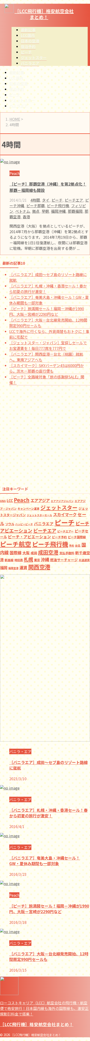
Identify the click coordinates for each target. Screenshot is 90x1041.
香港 (26, 216)
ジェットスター (22, 100)
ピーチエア (74, 200)
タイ (45, 200)
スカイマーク (65, 514)
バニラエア (18, 106)
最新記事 (16, 72)
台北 (78, 545)
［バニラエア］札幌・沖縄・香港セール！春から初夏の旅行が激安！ (48, 813)
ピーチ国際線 (77, 537)
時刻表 (19, 560)
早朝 (45, 211)
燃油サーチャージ (64, 559)
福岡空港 (13, 568)
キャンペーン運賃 (28, 508)
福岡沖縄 (58, 211)
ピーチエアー (65, 531)
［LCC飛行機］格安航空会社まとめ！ (44, 14)
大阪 (26, 552)
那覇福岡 (75, 211)
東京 (37, 560)
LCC (10, 500)
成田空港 (48, 552)
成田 (34, 553)
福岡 (3, 567)
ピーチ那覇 (35, 205)
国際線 (15, 552)
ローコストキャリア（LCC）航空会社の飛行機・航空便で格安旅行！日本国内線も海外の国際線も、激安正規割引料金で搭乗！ (44, 1008)
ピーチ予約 (59, 537)
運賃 (23, 567)
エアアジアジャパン (62, 501)
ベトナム (22, 211)
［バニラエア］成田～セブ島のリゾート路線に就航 (48, 765)
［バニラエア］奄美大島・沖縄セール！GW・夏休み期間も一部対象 (44, 860)
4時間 (35, 200)
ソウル (9, 524)
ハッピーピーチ (24, 524)
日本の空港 (18, 83)
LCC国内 (16, 78)
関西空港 (39, 567)
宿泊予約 (16, 89)
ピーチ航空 (15, 543)
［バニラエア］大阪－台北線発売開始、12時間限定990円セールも (48, 956)
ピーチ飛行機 (58, 205)
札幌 (28, 559)
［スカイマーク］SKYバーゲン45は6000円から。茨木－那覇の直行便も (46, 368)
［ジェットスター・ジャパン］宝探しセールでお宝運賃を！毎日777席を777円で (48, 345)
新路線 (9, 560)
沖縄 (45, 559)
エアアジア (40, 500)
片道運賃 (84, 560)
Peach (22, 500)
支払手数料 (66, 553)
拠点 (35, 211)
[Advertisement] (45, 434)
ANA (3, 501)
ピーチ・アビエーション (29, 536)
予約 (71, 545)
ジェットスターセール (39, 515)
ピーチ (14, 94)
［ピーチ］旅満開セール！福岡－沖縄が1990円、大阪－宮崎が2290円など (46, 311)
